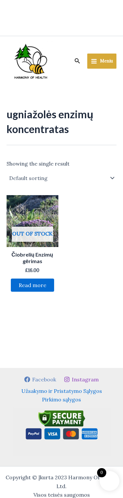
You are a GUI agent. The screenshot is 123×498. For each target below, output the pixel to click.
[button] (77, 61)
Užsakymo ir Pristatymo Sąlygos (61, 391)
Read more (32, 285)
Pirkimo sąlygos (61, 399)
